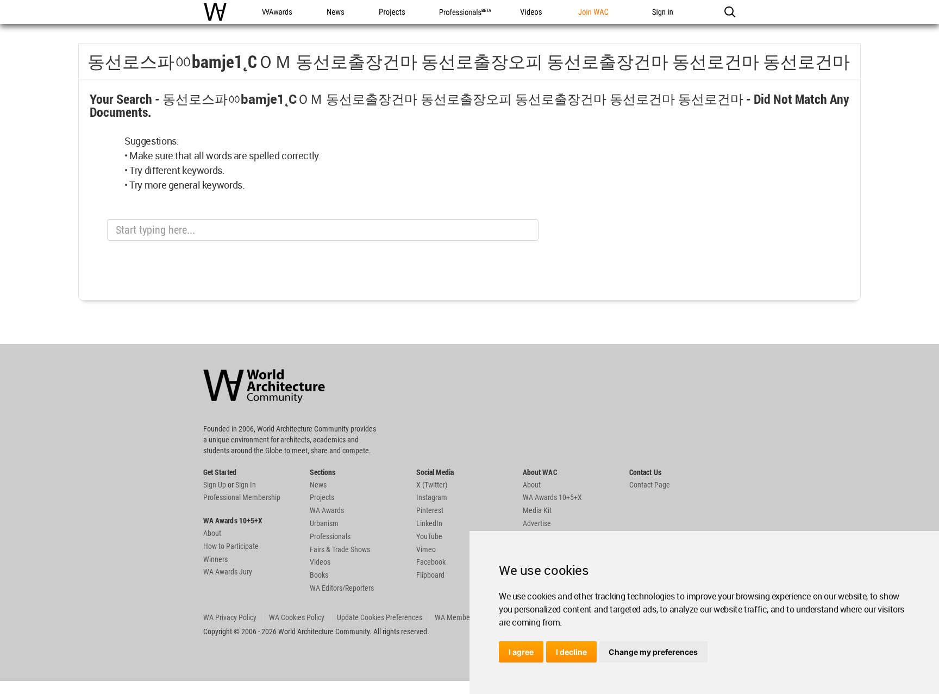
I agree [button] (521, 652)
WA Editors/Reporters (342, 588)
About (212, 533)
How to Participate (231, 546)
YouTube (429, 536)
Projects (322, 497)
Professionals (330, 536)
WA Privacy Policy (229, 617)
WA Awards (327, 510)
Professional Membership (241, 497)
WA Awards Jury (227, 571)
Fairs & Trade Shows (340, 549)
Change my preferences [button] (653, 652)
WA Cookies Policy (296, 617)
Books (319, 575)
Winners (215, 559)
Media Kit (537, 510)
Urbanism (324, 523)
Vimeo (426, 549)
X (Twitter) (431, 484)
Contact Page (649, 484)
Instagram (431, 497)
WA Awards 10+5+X (552, 497)
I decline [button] (571, 652)
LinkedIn (429, 523)
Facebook (431, 562)
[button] (729, 12)
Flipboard (430, 575)
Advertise (537, 523)
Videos (320, 562)
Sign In (245, 484)
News (318, 484)
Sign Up (214, 484)
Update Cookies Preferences (379, 617)
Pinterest (429, 510)
